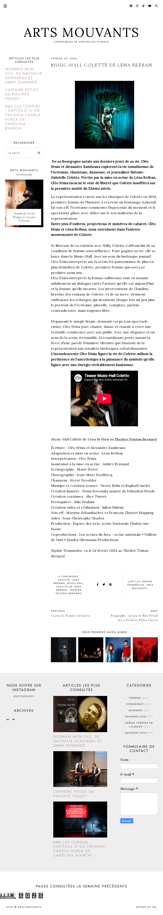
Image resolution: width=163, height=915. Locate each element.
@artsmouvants (23, 696)
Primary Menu (3, 6)
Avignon (138, 710)
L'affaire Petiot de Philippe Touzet (22, 94)
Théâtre (138, 698)
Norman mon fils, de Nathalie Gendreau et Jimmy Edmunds (23, 76)
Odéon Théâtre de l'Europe (139, 724)
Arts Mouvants (81, 32)
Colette (64, 579)
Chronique (70, 576)
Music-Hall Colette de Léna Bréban (70, 586)
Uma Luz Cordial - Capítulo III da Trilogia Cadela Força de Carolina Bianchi (23, 117)
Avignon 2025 (138, 732)
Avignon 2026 (138, 716)
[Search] (39, 153)
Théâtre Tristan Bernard (136, 439)
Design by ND (146, 907)
